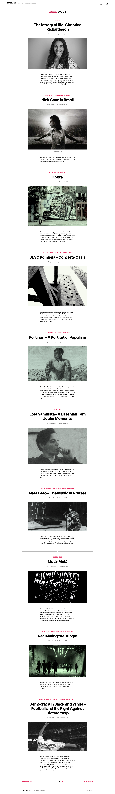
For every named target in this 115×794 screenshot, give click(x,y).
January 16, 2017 (63, 34)
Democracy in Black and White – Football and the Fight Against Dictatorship (57, 708)
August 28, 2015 (64, 181)
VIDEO (65, 172)
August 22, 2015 (63, 262)
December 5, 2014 (63, 497)
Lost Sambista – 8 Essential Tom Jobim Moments (57, 416)
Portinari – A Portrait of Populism (57, 337)
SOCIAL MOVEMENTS (68, 631)
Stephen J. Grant (53, 181)
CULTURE (57, 20)
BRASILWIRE (11, 3)
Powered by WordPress (39, 790)
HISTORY (68, 699)
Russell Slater (53, 566)
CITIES (51, 252)
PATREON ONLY (59, 95)
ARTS (49, 172)
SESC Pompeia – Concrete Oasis (57, 257)
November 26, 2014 (63, 717)
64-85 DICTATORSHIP (45, 488)
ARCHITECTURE (44, 252)
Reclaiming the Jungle (57, 636)
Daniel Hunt (53, 640)
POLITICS (74, 699)
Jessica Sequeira (54, 342)
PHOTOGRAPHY (63, 252)
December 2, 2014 (63, 566)
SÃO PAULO (67, 95)
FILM (57, 699)
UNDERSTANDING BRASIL (64, 332)
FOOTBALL (62, 699)
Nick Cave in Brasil (57, 99)
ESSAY (55, 332)
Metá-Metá (57, 561)
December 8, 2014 (63, 423)
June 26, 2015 (64, 342)
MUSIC (52, 95)
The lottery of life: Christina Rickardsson (57, 27)
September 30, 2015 (63, 104)
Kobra (57, 177)
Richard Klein (53, 423)
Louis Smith (53, 262)
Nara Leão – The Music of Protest (57, 493)
